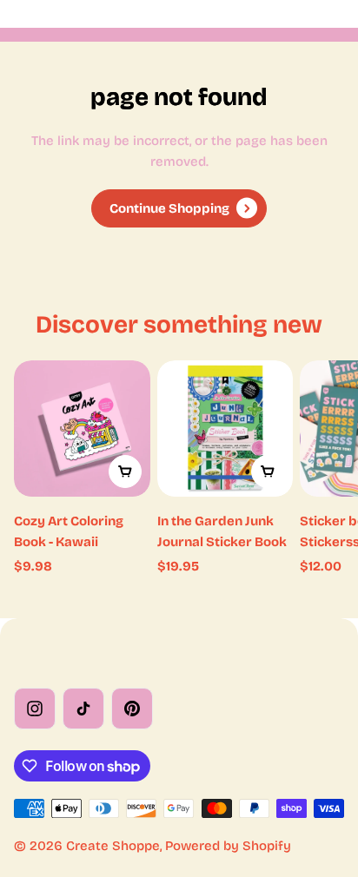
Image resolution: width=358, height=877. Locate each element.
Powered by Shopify (228, 846)
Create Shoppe (113, 846)
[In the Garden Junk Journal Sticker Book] (225, 428)
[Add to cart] (125, 471)
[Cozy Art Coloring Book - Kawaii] (82, 428)
